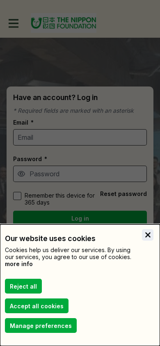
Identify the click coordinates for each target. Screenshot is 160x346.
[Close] (147, 235)
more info (19, 263)
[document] (80, 285)
